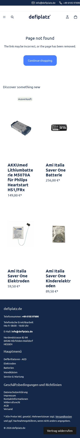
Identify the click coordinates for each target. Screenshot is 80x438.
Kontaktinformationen (16, 399)
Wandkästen (10, 372)
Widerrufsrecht (12, 402)
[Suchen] (12, 17)
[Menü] (4, 17)
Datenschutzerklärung (16, 392)
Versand (8, 409)
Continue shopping (40, 60)
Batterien (9, 367)
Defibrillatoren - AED (15, 359)
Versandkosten (63, 416)
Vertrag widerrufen (60, 430)
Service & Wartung (14, 376)
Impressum (10, 395)
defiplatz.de (18, 427)
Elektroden (10, 363)
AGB (6, 405)
